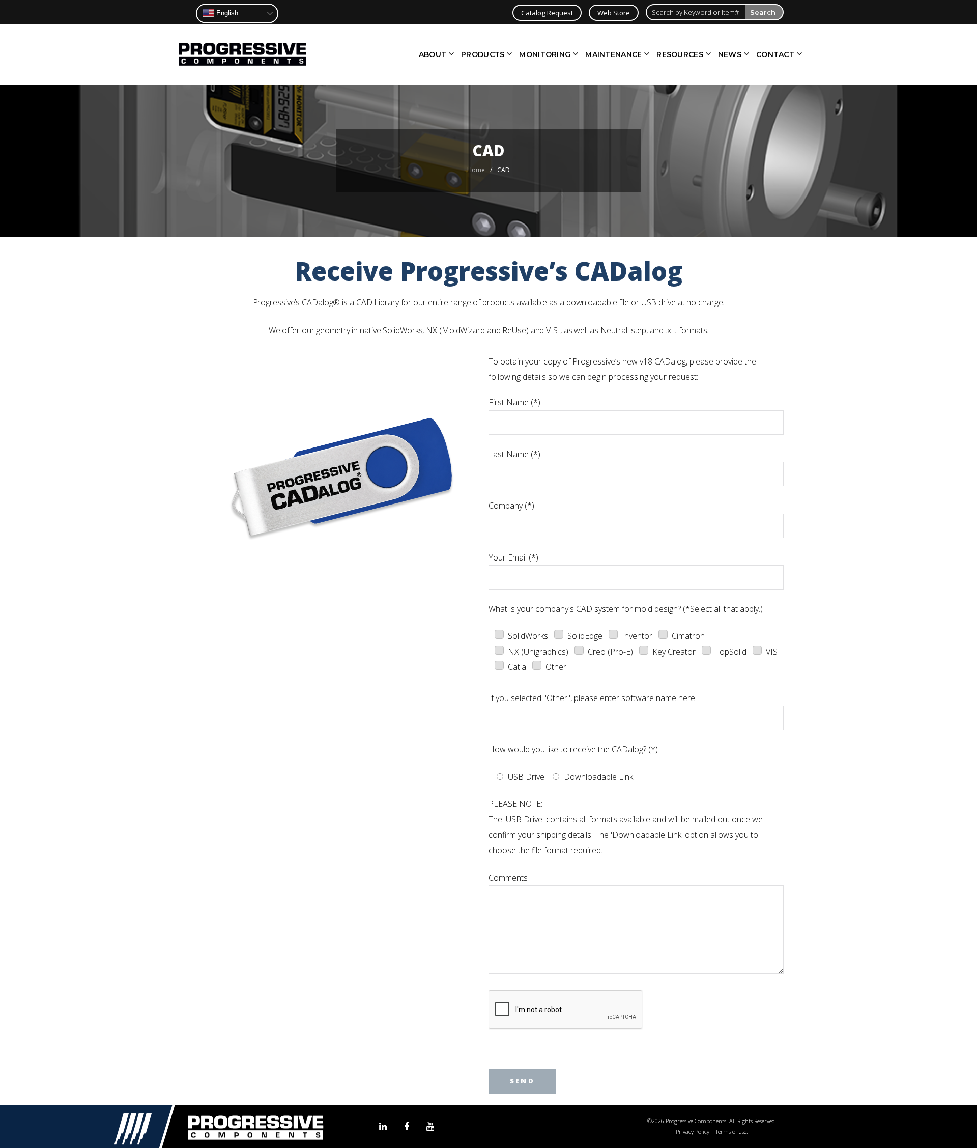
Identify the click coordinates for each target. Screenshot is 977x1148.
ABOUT (432, 54)
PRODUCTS (482, 54)
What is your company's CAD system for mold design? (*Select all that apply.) (626, 608)
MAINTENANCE (613, 54)
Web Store (613, 12)
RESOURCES (679, 54)
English (226, 13)
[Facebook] (406, 1127)
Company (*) (511, 505)
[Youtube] (430, 1127)
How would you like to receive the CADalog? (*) (573, 749)
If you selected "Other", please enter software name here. (593, 698)
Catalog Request (547, 12)
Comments (508, 877)
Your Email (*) (513, 557)
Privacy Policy (692, 1131)
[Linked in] (383, 1127)
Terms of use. (731, 1131)
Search (762, 12)
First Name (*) (514, 402)
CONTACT (775, 54)
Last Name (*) (514, 454)
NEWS (729, 54)
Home (476, 169)
